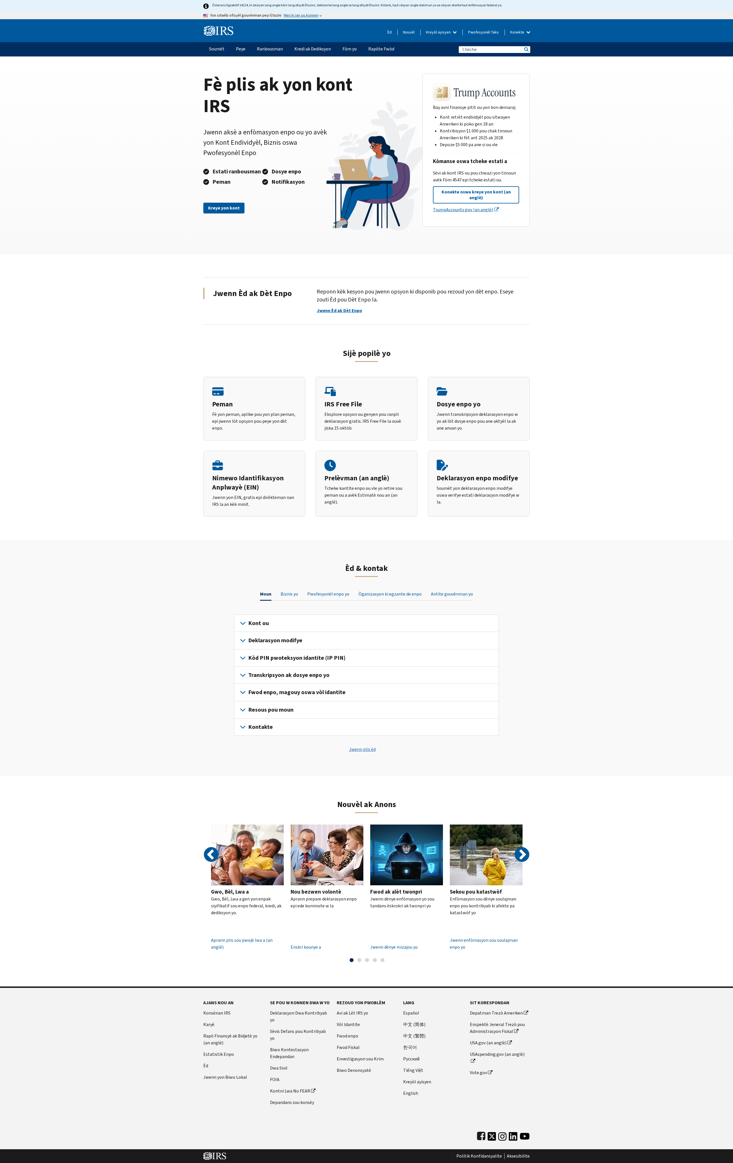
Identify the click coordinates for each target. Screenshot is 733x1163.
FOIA (274, 1079)
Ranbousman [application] (270, 49)
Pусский (411, 1059)
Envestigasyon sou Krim (360, 1059)
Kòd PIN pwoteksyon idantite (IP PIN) (297, 658)
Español (411, 1013)
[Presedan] (211, 854)
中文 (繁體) (414, 1036)
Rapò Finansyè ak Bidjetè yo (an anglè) (230, 1039)
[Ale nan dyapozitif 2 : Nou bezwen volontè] (359, 960)
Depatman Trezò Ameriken (496, 1013)
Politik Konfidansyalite (479, 1156)
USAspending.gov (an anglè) (497, 1054)
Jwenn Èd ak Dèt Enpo (339, 311)
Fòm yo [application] (349, 49)
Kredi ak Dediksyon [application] (312, 49)
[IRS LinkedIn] (513, 1135)
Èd (389, 32)
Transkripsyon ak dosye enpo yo (289, 675)
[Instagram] (502, 1135)
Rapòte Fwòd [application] (381, 49)
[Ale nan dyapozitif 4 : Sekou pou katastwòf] (375, 960)
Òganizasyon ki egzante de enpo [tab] (390, 594)
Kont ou (258, 623)
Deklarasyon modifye (275, 640)
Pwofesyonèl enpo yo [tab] (328, 594)
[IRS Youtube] (525, 1135)
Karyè (208, 1024)
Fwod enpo (347, 1036)
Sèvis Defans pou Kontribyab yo (298, 1034)
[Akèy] (218, 28)
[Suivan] (522, 854)
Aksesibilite (518, 1156)
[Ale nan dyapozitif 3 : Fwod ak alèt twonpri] (367, 960)
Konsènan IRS (216, 1013)
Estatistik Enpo (218, 1054)
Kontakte (260, 727)
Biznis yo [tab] (289, 594)
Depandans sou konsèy (292, 1102)
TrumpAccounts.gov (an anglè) (463, 210)
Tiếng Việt (413, 1070)
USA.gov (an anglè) (488, 1043)
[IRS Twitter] (492, 1135)
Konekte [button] (517, 32)
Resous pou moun (270, 710)
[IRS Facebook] (481, 1135)
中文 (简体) (414, 1024)
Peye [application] (240, 49)
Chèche (526, 49)
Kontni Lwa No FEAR (290, 1091)
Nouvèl (409, 32)
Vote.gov (478, 1073)
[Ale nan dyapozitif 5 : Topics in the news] (382, 960)
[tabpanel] (366, 675)
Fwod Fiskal (348, 1047)
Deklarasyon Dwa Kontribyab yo (298, 1016)
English (410, 1093)
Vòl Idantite (348, 1024)
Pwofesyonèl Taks (483, 32)
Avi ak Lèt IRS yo (352, 1013)
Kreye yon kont (224, 208)
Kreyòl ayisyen (439, 32)
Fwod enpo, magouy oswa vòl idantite (297, 692)
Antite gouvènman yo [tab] (452, 594)
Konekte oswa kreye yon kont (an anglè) (476, 195)
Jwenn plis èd (362, 749)
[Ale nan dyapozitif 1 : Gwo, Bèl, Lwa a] (351, 960)
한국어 (410, 1047)
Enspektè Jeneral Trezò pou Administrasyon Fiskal (497, 1027)
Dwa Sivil (278, 1068)
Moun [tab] (265, 594)
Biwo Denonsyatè (354, 1070)
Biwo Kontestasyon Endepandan (289, 1053)
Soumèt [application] (216, 49)
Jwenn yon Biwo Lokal (225, 1077)
